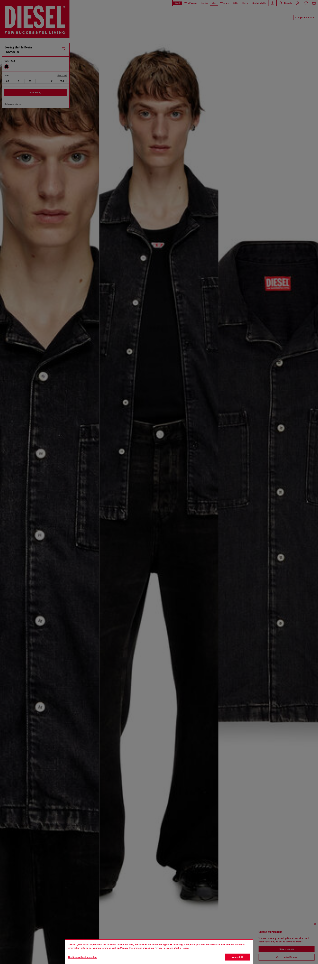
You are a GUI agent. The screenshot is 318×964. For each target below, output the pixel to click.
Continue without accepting (82, 957)
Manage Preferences (131, 948)
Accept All (237, 957)
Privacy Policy (162, 948)
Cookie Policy (181, 948)
